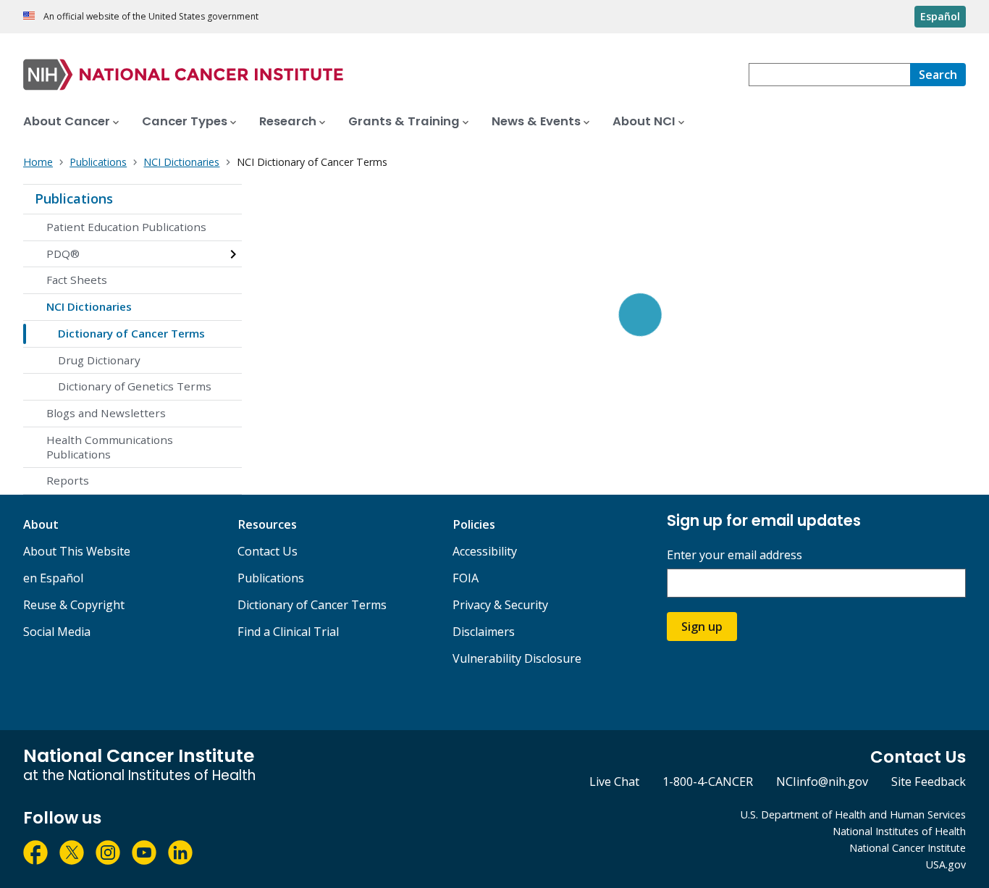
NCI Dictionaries (89, 306)
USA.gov (946, 864)
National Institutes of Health (899, 831)
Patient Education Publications (126, 226)
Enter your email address (734, 555)
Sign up (702, 626)
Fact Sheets (76, 279)
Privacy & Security (500, 605)
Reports (67, 480)
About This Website (76, 551)
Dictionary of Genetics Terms (134, 386)
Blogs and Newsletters (106, 413)
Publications (74, 198)
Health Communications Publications (109, 446)
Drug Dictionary (99, 360)
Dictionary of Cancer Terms (131, 333)
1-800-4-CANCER (707, 781)
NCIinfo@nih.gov (822, 781)
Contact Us (267, 551)
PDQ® (63, 253)
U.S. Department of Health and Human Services (853, 814)
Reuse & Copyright (74, 605)
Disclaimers (484, 632)
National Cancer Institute (907, 848)
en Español (53, 578)
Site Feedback (928, 781)
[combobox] (829, 74)
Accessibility (485, 551)
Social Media (57, 632)
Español (940, 16)
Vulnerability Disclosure (517, 658)
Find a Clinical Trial (288, 632)
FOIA (466, 578)
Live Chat (614, 781)
